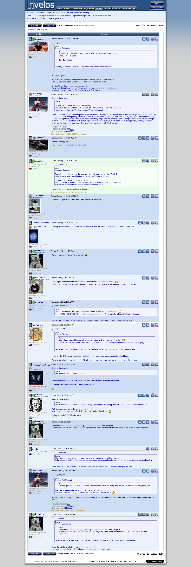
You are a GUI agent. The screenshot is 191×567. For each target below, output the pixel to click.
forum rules (72, 13)
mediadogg (38, 94)
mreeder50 (40, 137)
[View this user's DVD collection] (148, 40)
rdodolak (39, 161)
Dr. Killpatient (38, 195)
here (68, 128)
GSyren (38, 395)
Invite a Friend (127, 561)
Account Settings (114, 561)
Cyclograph (40, 277)
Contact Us (91, 561)
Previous (154, 25)
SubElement (37, 325)
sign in (56, 19)
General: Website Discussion (82, 25)
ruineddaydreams (41, 223)
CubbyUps (39, 39)
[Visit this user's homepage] (148, 95)
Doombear (39, 250)
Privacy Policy (101, 561)
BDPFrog (68, 131)
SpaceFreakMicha (42, 365)
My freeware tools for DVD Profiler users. (66, 415)
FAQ (135, 561)
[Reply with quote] (157, 40)
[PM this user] (144, 40)
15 (148, 25)
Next (160, 25)
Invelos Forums (63, 25)
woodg (35, 449)
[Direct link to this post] (153, 40)
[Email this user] (144, 139)
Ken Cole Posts (65, 60)
